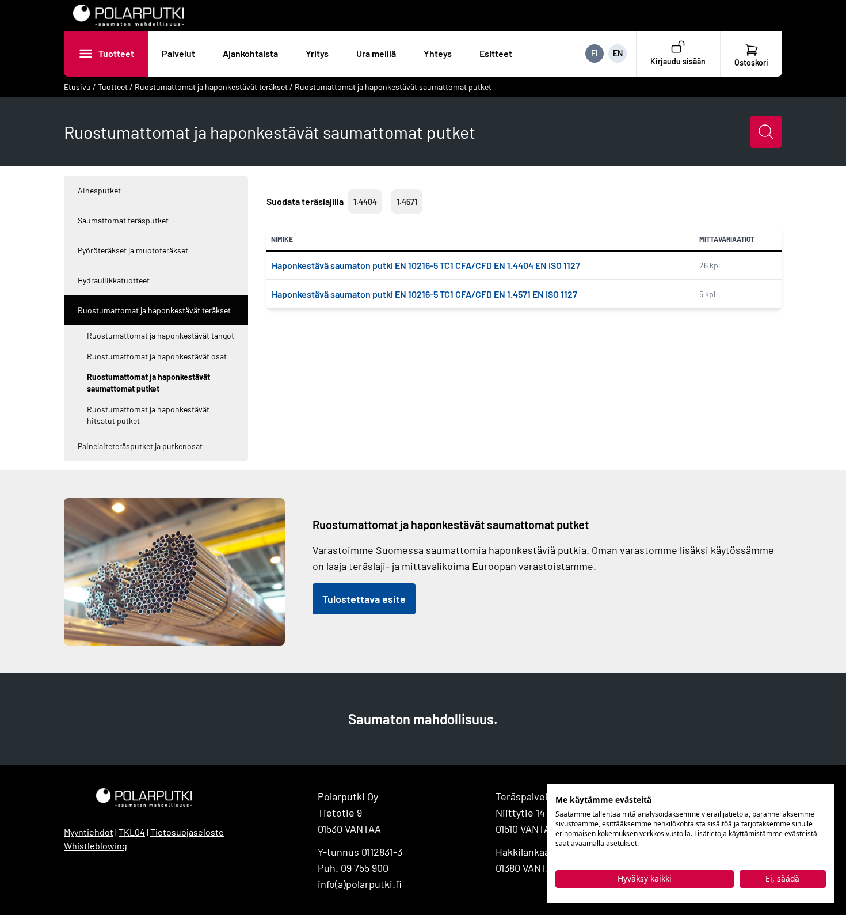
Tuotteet (116, 53)
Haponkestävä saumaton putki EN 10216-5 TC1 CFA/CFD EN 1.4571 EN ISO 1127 (424, 293)
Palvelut (178, 53)
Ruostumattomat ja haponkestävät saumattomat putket (393, 87)
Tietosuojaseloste (187, 831)
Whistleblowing (95, 845)
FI (594, 53)
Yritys (317, 53)
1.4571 (407, 202)
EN (618, 53)
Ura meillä (376, 53)
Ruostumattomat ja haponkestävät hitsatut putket (148, 415)
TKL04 (132, 831)
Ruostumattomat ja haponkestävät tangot (160, 335)
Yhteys (438, 53)
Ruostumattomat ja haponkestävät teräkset (211, 87)
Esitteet (495, 53)
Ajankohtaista (250, 53)
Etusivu (77, 87)
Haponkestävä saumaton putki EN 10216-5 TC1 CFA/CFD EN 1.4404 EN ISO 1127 (426, 265)
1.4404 (365, 202)
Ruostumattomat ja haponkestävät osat (157, 356)
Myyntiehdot (88, 831)
